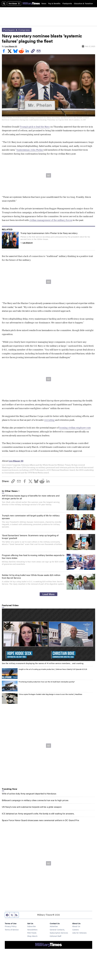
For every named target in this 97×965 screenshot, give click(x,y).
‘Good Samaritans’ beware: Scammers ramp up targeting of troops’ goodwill (30, 537)
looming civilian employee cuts (75, 427)
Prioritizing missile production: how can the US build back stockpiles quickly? (47, 682)
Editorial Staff (55, 936)
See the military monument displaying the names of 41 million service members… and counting (42, 663)
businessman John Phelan (29, 149)
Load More (48, 594)
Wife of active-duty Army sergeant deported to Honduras (29, 793)
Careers (75, 929)
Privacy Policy (10, 926)
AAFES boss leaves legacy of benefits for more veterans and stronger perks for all (30, 497)
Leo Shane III (11, 46)
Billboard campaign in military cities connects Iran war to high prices (35, 800)
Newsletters (32, 929)
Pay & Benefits (54, 3)
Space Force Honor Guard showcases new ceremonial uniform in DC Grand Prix (40, 820)
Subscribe (31, 926)
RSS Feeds (31, 932)
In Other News (10, 491)
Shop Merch (32, 936)
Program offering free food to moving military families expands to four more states (33, 556)
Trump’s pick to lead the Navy (35, 126)
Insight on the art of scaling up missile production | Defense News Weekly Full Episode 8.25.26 (53, 669)
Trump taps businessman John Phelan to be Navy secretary (48, 233)
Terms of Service (12, 929)
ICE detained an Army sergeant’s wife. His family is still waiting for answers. (38, 813)
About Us (76, 926)
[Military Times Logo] (31, 3)
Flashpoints (67, 3)
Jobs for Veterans (79, 932)
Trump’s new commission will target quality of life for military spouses (30, 517)
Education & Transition (83, 3)
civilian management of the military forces (50, 220)
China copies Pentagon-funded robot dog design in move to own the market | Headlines (50, 694)
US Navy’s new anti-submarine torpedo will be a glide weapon (32, 806)
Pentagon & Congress (16, 29)
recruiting (49, 420)
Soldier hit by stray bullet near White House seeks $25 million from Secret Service (31, 576)
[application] (48, 635)
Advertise (54, 926)
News (43, 3)
